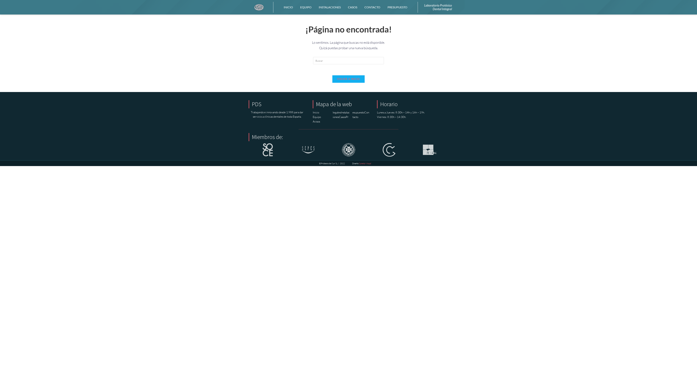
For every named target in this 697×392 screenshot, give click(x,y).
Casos (352, 7)
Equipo (305, 7)
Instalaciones (330, 7)
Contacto (372, 7)
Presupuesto (397, 7)
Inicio (288, 7)
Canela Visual (365, 163)
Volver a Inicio (348, 78)
